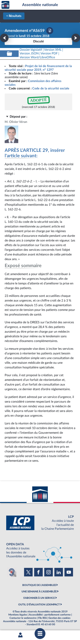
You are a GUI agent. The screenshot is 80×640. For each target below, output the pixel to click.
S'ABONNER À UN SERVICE (39, 598)
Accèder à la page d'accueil (5, 5)
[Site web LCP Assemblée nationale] (40, 522)
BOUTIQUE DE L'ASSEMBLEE (39, 585)
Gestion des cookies (59, 618)
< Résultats (13, 15)
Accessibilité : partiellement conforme (50, 615)
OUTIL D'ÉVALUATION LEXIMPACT (39, 604)
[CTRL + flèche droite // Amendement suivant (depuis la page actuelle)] (75, 38)
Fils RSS (42, 618)
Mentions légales (17, 615)
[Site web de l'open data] (40, 550)
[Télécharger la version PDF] (49, 30)
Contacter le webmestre (23, 618)
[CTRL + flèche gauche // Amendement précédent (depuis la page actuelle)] (4, 38)
